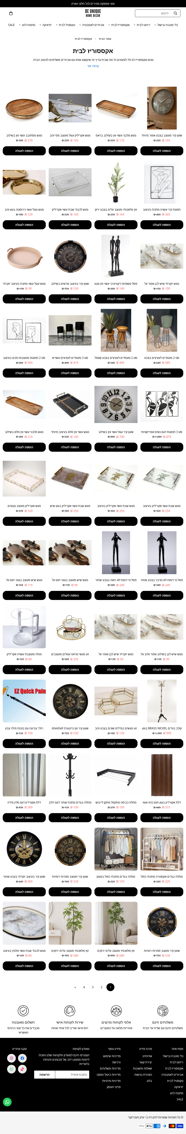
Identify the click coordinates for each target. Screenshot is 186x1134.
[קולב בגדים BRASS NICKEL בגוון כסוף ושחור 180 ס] (161, 701)
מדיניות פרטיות (111, 1081)
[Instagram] (11, 1058)
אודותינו (147, 1056)
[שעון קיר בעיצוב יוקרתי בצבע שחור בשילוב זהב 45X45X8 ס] (24, 849)
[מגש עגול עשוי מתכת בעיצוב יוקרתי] (24, 256)
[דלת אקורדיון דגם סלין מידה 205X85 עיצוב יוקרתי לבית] (24, 775)
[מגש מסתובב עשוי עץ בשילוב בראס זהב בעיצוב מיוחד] (24, 108)
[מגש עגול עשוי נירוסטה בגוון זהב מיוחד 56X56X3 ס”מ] (24, 182)
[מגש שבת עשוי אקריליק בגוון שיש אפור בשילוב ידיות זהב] (70, 478)
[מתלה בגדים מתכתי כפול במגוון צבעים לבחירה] (116, 849)
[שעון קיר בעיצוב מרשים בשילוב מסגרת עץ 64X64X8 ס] (70, 256)
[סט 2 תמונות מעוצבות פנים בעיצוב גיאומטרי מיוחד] (24, 330)
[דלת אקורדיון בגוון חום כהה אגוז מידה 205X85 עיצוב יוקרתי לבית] (161, 775)
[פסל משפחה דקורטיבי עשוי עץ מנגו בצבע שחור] (116, 256)
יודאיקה (47, 25)
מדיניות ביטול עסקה (109, 1075)
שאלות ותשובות (142, 1068)
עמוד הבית (105, 39)
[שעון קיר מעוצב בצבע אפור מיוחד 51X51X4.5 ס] (161, 108)
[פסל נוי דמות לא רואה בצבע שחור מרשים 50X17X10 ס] (116, 552)
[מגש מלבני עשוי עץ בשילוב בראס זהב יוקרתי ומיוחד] (116, 108)
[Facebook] (22, 1058)
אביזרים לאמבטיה (93, 25)
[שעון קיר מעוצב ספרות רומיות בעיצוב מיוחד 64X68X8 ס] (161, 923)
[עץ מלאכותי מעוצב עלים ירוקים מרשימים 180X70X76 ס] (116, 923)
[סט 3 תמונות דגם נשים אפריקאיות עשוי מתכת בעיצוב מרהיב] (161, 404)
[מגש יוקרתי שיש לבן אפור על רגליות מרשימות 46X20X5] (161, 256)
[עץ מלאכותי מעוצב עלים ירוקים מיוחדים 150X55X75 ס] (70, 923)
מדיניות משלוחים (110, 1068)
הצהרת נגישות (143, 1075)
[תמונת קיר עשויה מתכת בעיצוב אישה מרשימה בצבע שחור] (161, 182)
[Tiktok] (22, 1069)
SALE (11, 25)
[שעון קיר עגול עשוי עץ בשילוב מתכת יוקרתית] (116, 404)
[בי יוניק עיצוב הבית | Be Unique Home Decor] (93, 13)
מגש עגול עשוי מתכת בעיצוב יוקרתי (24, 284)
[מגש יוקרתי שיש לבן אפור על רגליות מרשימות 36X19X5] (116, 626)
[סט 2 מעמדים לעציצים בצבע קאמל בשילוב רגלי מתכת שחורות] (116, 330)
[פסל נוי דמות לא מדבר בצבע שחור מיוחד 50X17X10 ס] (161, 552)
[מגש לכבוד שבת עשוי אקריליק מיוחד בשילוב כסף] (70, 182)
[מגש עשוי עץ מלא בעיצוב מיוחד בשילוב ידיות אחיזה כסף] (70, 404)
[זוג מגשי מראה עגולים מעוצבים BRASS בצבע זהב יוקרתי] (70, 626)
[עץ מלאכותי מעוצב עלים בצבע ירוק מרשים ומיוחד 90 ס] (116, 182)
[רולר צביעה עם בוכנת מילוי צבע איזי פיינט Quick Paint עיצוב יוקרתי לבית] (24, 701)
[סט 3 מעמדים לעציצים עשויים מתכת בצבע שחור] (70, 330)
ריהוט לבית (143, 25)
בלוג (149, 1081)
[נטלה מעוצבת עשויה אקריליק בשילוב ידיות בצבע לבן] (24, 626)
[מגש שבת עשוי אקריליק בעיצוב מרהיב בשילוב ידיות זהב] (116, 478)
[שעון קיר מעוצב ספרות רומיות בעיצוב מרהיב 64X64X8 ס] (70, 849)
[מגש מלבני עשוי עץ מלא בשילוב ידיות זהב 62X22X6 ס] (24, 404)
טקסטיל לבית (67, 25)
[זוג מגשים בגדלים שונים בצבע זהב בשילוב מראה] (116, 701)
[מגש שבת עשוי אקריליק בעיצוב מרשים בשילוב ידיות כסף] (161, 478)
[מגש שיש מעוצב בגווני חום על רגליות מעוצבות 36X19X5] (70, 552)
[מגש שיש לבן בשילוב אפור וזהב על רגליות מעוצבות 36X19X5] (161, 626)
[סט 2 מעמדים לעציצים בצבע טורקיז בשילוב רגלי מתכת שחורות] (161, 330)
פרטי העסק (114, 1087)
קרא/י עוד (93, 66)
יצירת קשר (145, 1062)
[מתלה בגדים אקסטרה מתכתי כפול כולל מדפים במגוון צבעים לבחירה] (161, 849)
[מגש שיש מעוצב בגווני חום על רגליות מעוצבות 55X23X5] (24, 552)
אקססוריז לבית (120, 25)
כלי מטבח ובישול (167, 25)
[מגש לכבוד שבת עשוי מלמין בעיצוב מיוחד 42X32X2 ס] (24, 923)
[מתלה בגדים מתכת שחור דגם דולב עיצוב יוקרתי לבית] (70, 775)
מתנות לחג (28, 25)
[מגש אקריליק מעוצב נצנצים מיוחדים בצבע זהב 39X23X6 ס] (24, 478)
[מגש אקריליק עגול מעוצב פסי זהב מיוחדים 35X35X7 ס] (70, 108)
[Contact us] (7, 1102)
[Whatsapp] (11, 1069)
